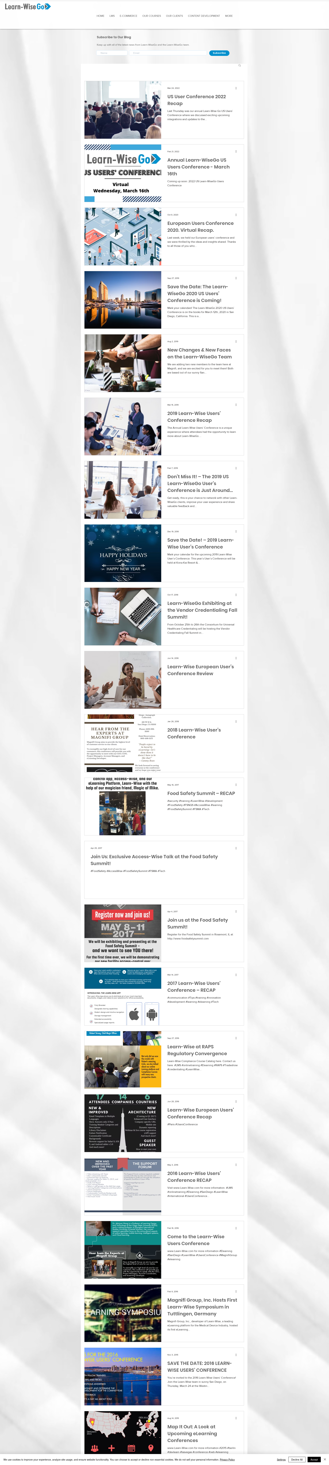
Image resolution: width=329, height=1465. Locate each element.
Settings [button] (281, 1459)
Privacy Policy (227, 1459)
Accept (314, 1459)
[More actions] (237, 88)
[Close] (325, 1459)
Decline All (297, 1459)
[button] (229, 16)
